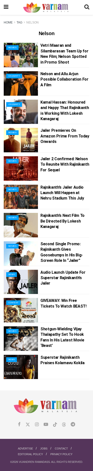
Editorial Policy (30, 454)
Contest (13, 303)
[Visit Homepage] (46, 7)
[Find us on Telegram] (73, 425)
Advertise (25, 448)
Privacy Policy (61, 454)
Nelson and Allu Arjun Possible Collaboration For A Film (64, 79)
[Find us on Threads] (64, 425)
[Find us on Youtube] (46, 425)
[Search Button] (86, 7)
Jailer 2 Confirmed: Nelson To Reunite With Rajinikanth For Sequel (64, 164)
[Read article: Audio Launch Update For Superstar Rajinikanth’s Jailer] (21, 282)
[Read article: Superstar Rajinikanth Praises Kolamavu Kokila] (21, 367)
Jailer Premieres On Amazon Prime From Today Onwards (64, 136)
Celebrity (14, 76)
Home (8, 22)
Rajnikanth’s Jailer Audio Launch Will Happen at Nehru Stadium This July (62, 193)
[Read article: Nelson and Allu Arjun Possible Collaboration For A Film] (21, 83)
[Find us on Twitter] (28, 425)
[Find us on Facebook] (19, 425)
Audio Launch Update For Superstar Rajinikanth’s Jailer (63, 278)
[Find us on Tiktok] (55, 425)
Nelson (32, 22)
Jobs (43, 448)
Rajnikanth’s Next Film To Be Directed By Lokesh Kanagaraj (62, 221)
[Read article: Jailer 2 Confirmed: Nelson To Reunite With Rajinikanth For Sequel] (21, 168)
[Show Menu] (6, 7)
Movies (12, 47)
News (11, 274)
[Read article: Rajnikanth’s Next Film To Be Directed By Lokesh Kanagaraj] (21, 225)
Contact (61, 448)
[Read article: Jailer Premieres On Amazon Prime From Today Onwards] (21, 140)
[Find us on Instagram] (37, 425)
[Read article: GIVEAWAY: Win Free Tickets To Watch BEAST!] (21, 310)
